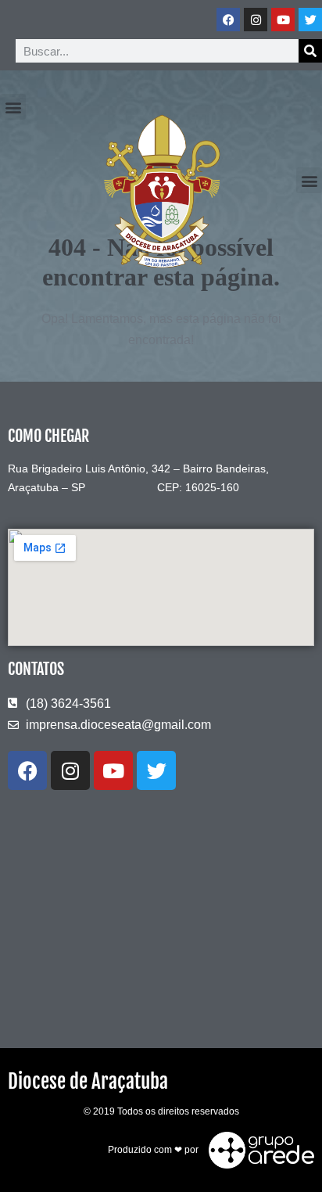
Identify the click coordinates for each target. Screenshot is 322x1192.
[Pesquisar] (310, 51)
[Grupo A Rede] (257, 1149)
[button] (13, 107)
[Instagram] (255, 19)
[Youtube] (283, 19)
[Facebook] (228, 19)
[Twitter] (310, 19)
